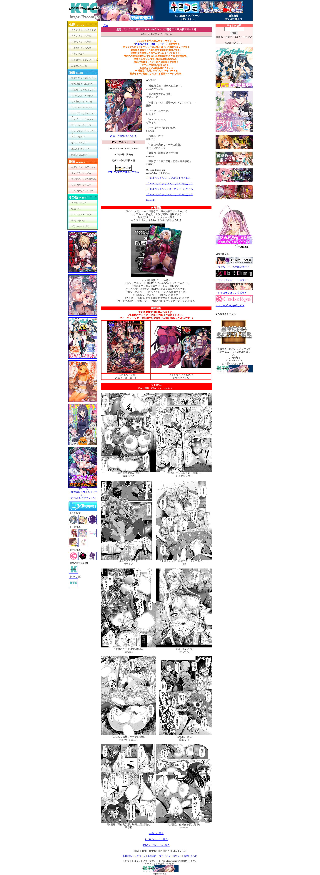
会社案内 (152, 856)
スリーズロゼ (78, 137)
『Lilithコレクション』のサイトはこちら (168, 178)
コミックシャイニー (81, 184)
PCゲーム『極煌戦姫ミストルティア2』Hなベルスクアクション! (83, 493)
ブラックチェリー (80, 143)
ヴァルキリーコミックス (83, 78)
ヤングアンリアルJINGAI (83, 179)
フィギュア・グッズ (81, 214)
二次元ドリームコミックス (84, 89)
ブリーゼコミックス (81, 125)
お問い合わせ (187, 19)
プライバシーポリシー (170, 856)
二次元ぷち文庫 (79, 65)
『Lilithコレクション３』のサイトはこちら (169, 189)
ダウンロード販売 (80, 226)
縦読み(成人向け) (79, 155)
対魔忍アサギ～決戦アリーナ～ (150, 44)
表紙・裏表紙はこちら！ (123, 136)
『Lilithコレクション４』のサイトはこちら (169, 194)
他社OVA (75, 208)
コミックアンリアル (81, 173)
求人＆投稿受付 (233, 19)
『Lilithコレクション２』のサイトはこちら (169, 183)
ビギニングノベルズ (81, 48)
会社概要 (233, 15)
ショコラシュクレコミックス (84, 132)
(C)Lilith (150, 199)
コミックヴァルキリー (82, 190)
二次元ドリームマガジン (83, 167)
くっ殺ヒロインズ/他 (81, 101)
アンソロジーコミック (82, 107)
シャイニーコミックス (82, 119)
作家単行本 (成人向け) (82, 83)
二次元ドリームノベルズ (83, 30)
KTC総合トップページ (187, 15)
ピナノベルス (78, 54)
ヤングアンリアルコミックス (84, 114)
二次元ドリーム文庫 (81, 36)
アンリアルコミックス (82, 95)
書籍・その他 (78, 220)
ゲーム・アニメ (79, 202)
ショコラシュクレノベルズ (84, 60)
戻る (105, 25)
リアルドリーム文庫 (81, 42)
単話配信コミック (80, 149)
